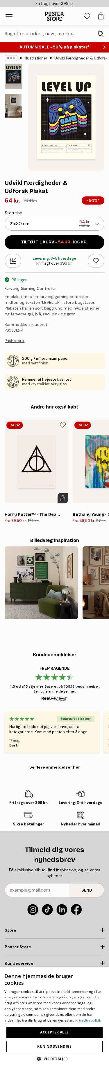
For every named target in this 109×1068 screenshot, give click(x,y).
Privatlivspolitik (88, 1020)
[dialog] (54, 1017)
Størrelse (13, 212)
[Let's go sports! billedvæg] (41, 582)
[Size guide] (13, 261)
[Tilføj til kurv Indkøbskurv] (63, 498)
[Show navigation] (9, 16)
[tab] (87, 16)
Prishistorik (14, 340)
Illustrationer (35, 58)
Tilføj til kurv (54, 242)
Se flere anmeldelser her (54, 767)
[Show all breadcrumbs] (11, 58)
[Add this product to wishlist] (96, 261)
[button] (54, 1058)
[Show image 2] (13, 106)
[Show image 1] (13, 76)
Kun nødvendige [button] (54, 1046)
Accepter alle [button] (54, 1032)
